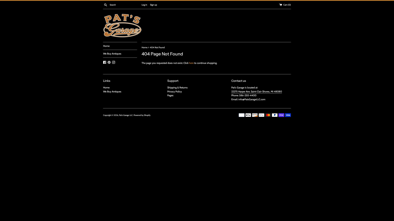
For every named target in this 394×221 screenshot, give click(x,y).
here (191, 63)
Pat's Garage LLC (126, 115)
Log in (144, 4)
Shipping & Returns (177, 87)
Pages (170, 95)
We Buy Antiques (112, 53)
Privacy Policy (174, 91)
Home (106, 46)
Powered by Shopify (142, 115)
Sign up (153, 4)
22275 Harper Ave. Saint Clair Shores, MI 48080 (256, 91)
